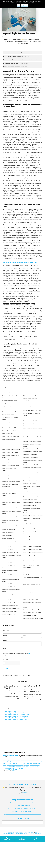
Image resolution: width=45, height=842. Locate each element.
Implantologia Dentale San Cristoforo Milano (16, 716)
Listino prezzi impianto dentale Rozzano (13, 765)
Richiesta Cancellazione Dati (22, 832)
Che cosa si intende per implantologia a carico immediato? (21, 59)
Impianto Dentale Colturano (22, 805)
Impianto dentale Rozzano (19, 763)
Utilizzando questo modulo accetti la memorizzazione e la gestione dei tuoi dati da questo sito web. (20, 656)
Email (24, 635)
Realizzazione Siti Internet (9, 833)
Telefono (5, 635)
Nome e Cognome (8, 630)
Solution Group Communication (34, 833)
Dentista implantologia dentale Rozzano (23, 766)
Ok (18, 5)
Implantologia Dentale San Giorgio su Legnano (17, 719)
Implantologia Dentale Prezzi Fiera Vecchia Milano (22, 811)
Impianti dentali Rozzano (33, 763)
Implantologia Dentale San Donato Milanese (16, 717)
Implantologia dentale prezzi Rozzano (28, 760)
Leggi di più (24, 5)
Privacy (5, 648)
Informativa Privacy (12, 832)
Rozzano (13, 770)
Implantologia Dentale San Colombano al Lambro (17, 714)
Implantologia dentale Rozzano (11, 760)
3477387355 (25, 792)
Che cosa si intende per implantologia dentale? (16, 52)
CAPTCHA (5, 659)
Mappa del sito (31, 832)
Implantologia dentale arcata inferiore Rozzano (15, 761)
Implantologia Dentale (13, 769)
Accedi (36, 832)
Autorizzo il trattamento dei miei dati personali (14, 650)
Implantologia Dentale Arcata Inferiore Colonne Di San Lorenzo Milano (22, 814)
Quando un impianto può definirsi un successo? (16, 63)
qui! (29, 653)
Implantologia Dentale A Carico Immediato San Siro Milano (22, 808)
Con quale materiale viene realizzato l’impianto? (16, 56)
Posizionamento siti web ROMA (21, 833)
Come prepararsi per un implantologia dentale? (16, 66)
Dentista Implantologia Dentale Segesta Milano (22, 802)
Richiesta (5, 640)
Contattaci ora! (24, 794)
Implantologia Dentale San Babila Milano (15, 713)
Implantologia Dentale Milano (12, 711)
